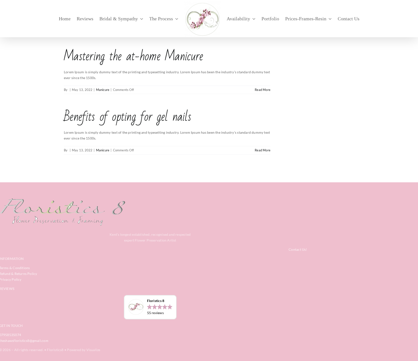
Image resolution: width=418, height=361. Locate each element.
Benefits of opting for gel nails (127, 116)
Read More (262, 90)
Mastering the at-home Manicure (133, 56)
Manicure (103, 90)
